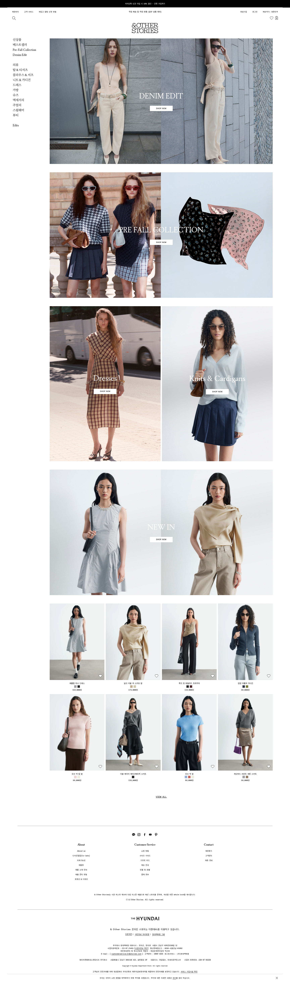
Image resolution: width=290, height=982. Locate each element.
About (81, 844)
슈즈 (15, 95)
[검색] (14, 18)
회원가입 (243, 12)
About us (81, 851)
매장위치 (15, 12)
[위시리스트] (272, 18)
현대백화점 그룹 (158, 934)
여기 (174, 978)
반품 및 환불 (145, 870)
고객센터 (208, 856)
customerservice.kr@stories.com (126, 954)
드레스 (17, 85)
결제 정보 (145, 874)
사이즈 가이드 (145, 856)
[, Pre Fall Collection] (161, 235)
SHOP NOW (161, 108)
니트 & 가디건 (22, 80)
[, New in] (161, 532)
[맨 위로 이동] (276, 969)
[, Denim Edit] (161, 101)
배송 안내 (145, 865)
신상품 (17, 40)
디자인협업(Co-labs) (81, 856)
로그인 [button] (254, 12)
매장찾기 (208, 851)
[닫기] (277, 4)
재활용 (81, 865)
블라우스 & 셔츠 (23, 75)
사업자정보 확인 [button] (141, 948)
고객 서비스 (28, 12)
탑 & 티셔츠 (20, 70)
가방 (15, 90)
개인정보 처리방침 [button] (142, 934)
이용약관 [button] (128, 934)
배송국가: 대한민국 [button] (270, 12)
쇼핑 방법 (145, 851)
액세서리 (18, 100)
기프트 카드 (145, 860)
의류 (15, 65)
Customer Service (145, 844)
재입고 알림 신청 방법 (47, 12)
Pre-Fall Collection (24, 50)
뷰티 (15, 115)
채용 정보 (209, 860)
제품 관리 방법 (81, 874)
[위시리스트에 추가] (100, 676)
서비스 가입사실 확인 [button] (189, 972)
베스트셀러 (20, 45)
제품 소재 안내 (81, 870)
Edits (16, 125)
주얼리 (17, 105)
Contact (209, 844)
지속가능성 (81, 860)
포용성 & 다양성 (81, 879)
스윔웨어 (18, 110)
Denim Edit (20, 55)
